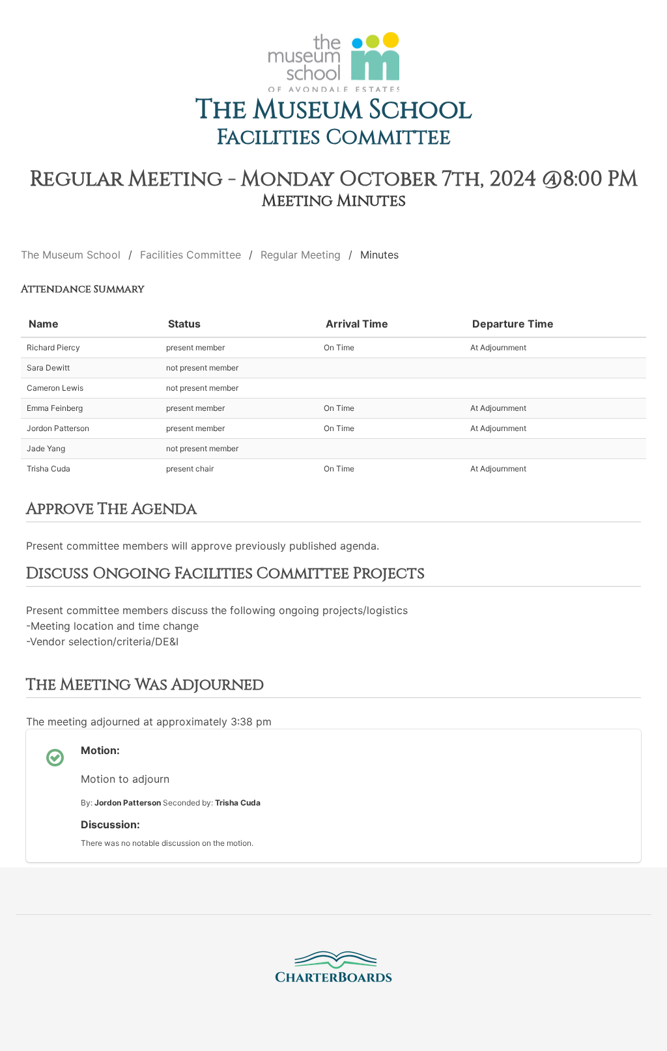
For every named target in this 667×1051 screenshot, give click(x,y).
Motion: (100, 750)
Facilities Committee (334, 138)
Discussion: (110, 824)
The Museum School (333, 110)
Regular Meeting (301, 254)
